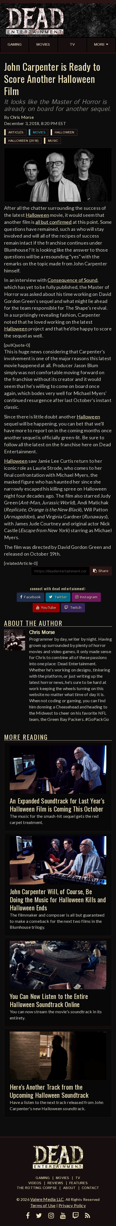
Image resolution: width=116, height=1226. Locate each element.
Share (102, 571)
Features (78, 1183)
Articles (15, 132)
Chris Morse (22, 117)
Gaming (43, 1178)
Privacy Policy (72, 1205)
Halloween (64, 132)
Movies (39, 132)
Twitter (60, 597)
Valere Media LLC (47, 1199)
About (69, 1188)
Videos (34, 1183)
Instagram (88, 597)
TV (77, 1178)
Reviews (55, 1183)
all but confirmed (53, 222)
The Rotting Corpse (37, 1188)
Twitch (75, 607)
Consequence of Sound (72, 280)
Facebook (32, 597)
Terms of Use (42, 1205)
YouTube (48, 607)
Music (53, 141)
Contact (90, 1188)
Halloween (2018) (23, 141)
